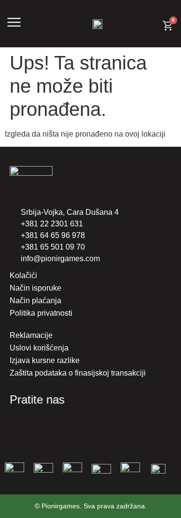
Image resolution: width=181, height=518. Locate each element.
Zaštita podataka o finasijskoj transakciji (78, 373)
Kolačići (23, 275)
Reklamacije (31, 335)
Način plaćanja (35, 300)
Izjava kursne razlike (45, 360)
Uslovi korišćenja (39, 348)
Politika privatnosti (41, 313)
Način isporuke (35, 288)
